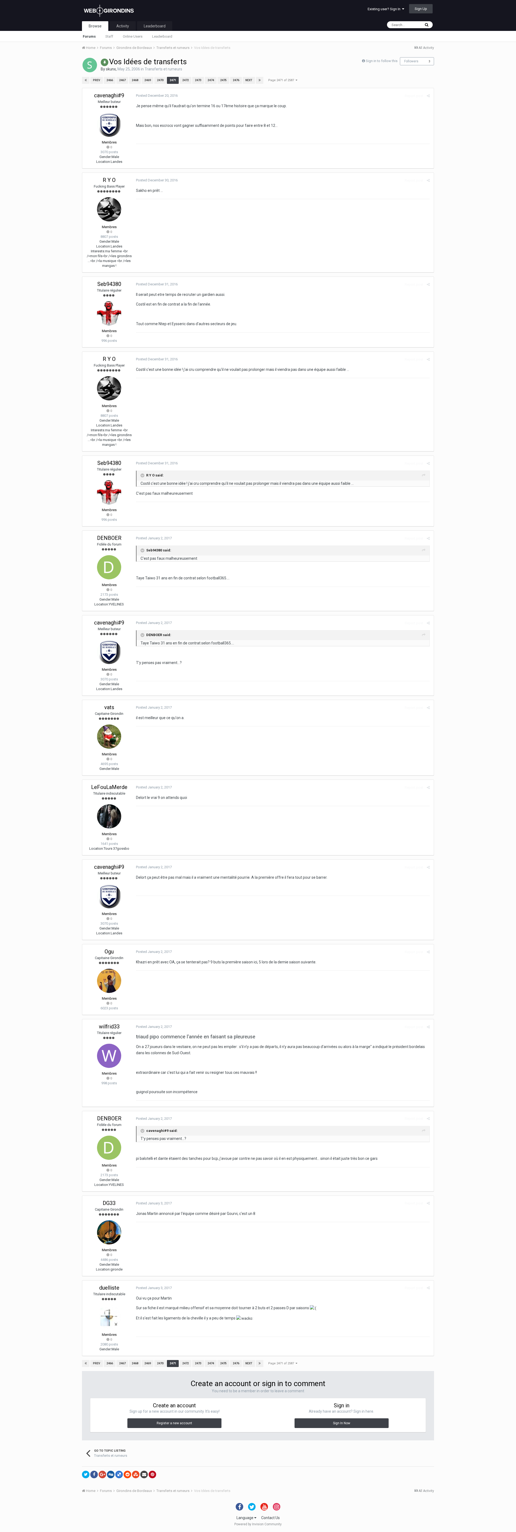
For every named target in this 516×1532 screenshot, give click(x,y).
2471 (173, 80)
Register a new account (174, 1423)
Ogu (109, 951)
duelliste (109, 1288)
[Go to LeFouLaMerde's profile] (109, 816)
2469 (147, 80)
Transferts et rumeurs (163, 69)
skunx (111, 69)
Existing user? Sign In (385, 9)
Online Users (132, 36)
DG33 (109, 1203)
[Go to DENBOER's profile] (109, 567)
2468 (135, 80)
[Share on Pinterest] (152, 1474)
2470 (160, 80)
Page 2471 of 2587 (282, 80)
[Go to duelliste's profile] (109, 1317)
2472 (185, 80)
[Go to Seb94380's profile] (109, 313)
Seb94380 (109, 284)
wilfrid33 (109, 1026)
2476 (236, 80)
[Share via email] (144, 1474)
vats (109, 707)
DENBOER (109, 538)
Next (248, 80)
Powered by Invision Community (258, 1524)
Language (245, 1518)
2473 (198, 80)
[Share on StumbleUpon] (135, 1474)
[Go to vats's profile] (109, 736)
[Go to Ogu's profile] (109, 981)
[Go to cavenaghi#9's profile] (109, 125)
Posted (157, 96)
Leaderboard (162, 36)
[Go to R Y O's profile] (109, 209)
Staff (109, 36)
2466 (109, 80)
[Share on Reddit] (127, 1474)
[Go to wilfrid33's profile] (109, 1056)
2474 (210, 80)
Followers (411, 61)
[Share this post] (428, 96)
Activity (122, 26)
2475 (223, 80)
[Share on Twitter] (85, 1474)
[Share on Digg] (110, 1474)
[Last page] (259, 80)
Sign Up (421, 9)
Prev (96, 80)
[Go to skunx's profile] (90, 65)
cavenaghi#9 (109, 95)
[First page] (85, 80)
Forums (89, 36)
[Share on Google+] (102, 1474)
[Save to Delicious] (119, 1474)
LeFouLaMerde (109, 787)
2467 (122, 80)
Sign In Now (341, 1423)
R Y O (109, 180)
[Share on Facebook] (94, 1474)
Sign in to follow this (381, 61)
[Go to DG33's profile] (109, 1232)
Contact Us (270, 1518)
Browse (95, 26)
